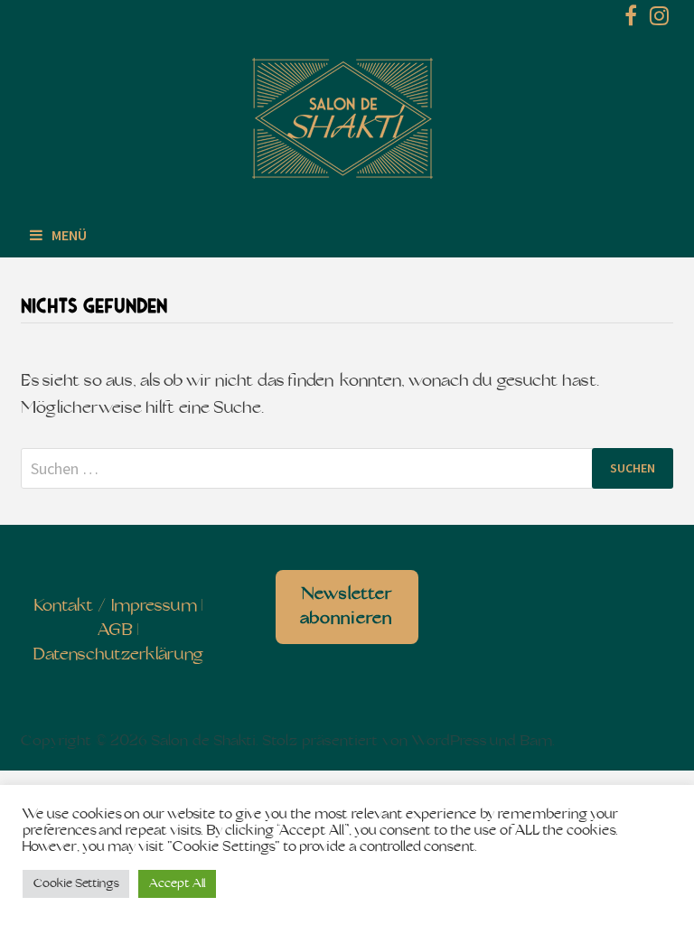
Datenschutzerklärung (118, 655)
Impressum (154, 606)
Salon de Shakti (203, 741)
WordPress (449, 741)
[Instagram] (659, 19)
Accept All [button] (177, 884)
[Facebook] (632, 19)
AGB (115, 631)
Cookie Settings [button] (75, 884)
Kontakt (63, 606)
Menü (69, 235)
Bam (536, 741)
